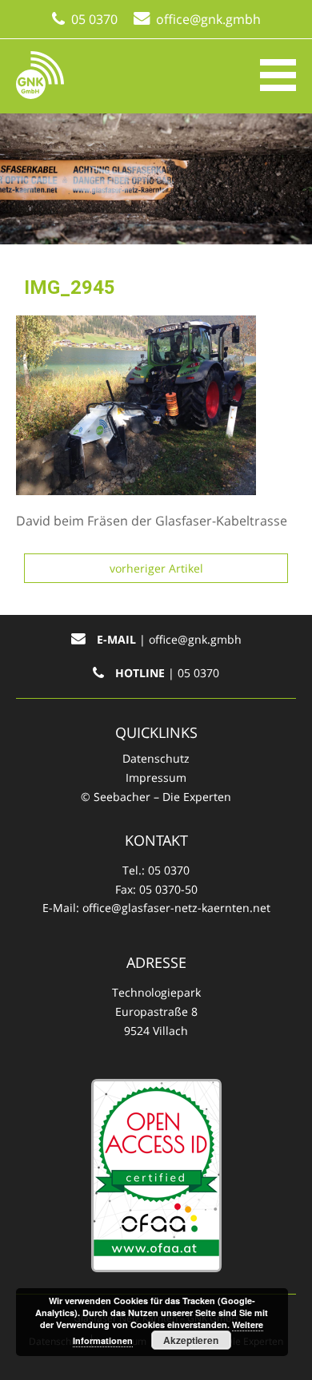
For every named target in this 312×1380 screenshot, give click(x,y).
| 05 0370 (167, 672)
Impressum (156, 777)
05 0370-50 (168, 889)
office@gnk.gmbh (208, 19)
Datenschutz (156, 758)
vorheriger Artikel (156, 568)
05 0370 (94, 19)
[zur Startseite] (40, 75)
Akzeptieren (190, 1340)
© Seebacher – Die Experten (156, 796)
